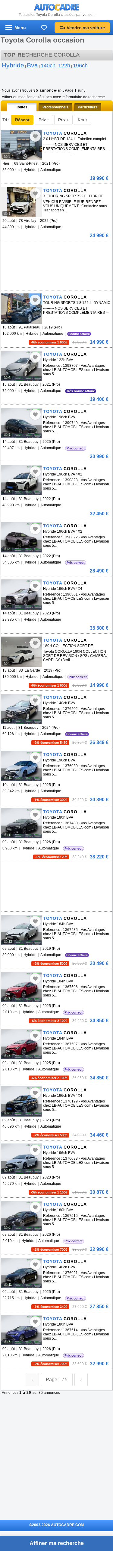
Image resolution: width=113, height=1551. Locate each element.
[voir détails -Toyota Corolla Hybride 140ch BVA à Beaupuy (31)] (21, 709)
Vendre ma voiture (86, 27)
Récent (22, 119)
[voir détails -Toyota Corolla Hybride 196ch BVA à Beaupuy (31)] (21, 423)
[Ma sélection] (44, 27)
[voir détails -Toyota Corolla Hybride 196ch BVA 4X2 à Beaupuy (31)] (21, 480)
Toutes (21, 107)
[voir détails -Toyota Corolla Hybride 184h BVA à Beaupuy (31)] (21, 930)
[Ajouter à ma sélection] (35, 136)
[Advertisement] (46, 250)
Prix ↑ (44, 119)
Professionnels (55, 107)
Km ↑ (82, 119)
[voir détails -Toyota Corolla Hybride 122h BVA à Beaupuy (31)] (21, 366)
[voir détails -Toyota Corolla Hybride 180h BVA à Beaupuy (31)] (21, 823)
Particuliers (88, 107)
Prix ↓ (63, 119)
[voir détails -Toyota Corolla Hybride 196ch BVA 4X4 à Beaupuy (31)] (21, 594)
